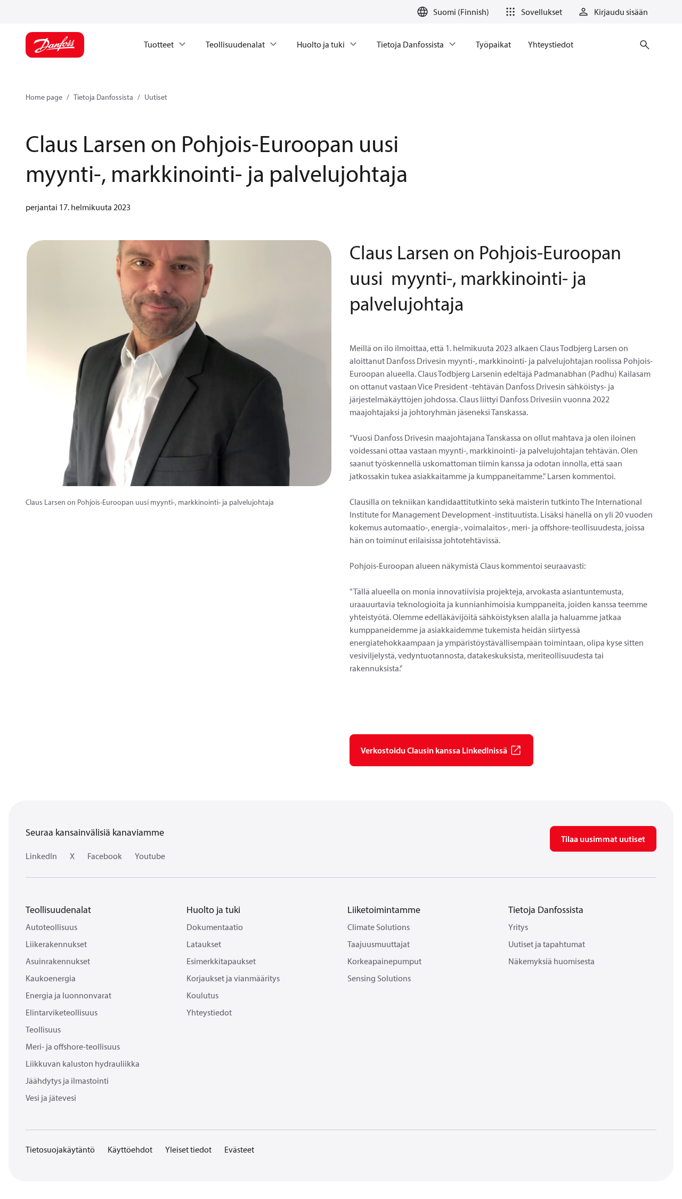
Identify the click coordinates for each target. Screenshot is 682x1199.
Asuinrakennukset (58, 961)
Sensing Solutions (379, 978)
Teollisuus (43, 1029)
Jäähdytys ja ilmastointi (67, 1080)
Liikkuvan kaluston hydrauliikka (83, 1063)
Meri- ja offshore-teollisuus (73, 1046)
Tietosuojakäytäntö (60, 1149)
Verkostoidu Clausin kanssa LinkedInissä (434, 750)
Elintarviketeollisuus (62, 1012)
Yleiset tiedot (188, 1149)
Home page (44, 97)
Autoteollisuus (51, 927)
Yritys (518, 927)
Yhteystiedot (209, 1012)
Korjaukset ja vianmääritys (233, 978)
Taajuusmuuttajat (378, 944)
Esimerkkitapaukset (221, 961)
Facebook (104, 856)
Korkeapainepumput (384, 961)
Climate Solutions (378, 927)
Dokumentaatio (214, 927)
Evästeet (239, 1149)
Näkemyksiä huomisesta (551, 961)
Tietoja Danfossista (103, 97)
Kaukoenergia (51, 978)
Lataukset (203, 944)
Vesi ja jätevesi (51, 1097)
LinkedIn (41, 856)
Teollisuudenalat (58, 909)
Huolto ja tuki (213, 909)
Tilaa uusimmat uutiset (603, 838)
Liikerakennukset (56, 944)
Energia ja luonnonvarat (68, 995)
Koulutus (202, 995)
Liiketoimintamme (383, 909)
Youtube (150, 856)
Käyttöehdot (130, 1149)
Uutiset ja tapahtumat (546, 944)
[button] (532, 11)
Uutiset (155, 97)
